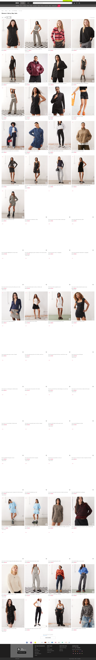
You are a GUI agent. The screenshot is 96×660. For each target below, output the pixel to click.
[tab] (17, 5)
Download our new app (68, 0)
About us (48, 647)
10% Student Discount (38, 653)
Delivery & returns (37, 650)
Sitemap (36, 655)
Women (6, 10)
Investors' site (49, 652)
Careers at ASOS (49, 649)
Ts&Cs (75, 658)
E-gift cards (61, 649)
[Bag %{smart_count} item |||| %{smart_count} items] (79, 2)
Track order (36, 649)
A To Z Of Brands (14, 10)
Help (35, 647)
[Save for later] (23, 47)
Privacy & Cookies (71, 658)
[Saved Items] (77, 2)
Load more (48, 637)
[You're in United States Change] (79, 0)
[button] (73, 651)
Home (2, 10)
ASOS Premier (37, 652)
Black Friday (61, 650)
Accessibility (79, 658)
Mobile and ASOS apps (63, 647)
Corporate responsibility (50, 650)
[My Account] (74, 2)
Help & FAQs (75, 0)
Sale (9, 10)
